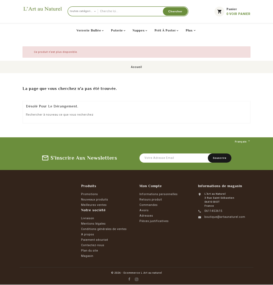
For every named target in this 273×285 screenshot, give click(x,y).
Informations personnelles (158, 194)
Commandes (148, 204)
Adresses (146, 215)
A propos (87, 234)
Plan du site (89, 250)
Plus (189, 30)
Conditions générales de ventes (104, 229)
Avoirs (144, 210)
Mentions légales (93, 223)
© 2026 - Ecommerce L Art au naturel (136, 272)
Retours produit (150, 199)
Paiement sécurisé (94, 239)
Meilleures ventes (94, 204)
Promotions (89, 194)
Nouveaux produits (94, 199)
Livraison (87, 218)
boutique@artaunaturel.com (224, 216)
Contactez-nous (92, 245)
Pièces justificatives (154, 221)
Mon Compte (150, 186)
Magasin (87, 255)
